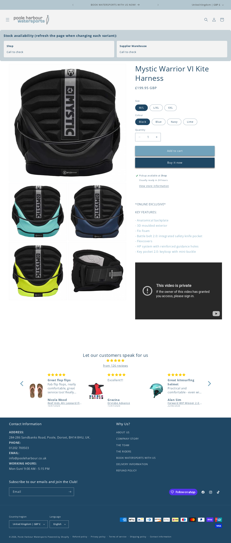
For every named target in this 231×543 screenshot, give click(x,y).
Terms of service (117, 536)
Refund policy (80, 536)
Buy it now (174, 162)
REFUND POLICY (126, 470)
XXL (170, 107)
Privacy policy (98, 536)
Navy (174, 121)
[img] (115, 360)
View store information (154, 186)
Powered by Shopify (58, 536)
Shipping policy (138, 536)
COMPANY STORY (127, 439)
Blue (159, 121)
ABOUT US (123, 432)
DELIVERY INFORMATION (132, 464)
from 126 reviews (115, 366)
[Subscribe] (70, 492)
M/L (141, 107)
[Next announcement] (158, 4)
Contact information (160, 536)
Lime (190, 121)
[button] (8, 20)
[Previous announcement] (73, 4)
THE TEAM (122, 445)
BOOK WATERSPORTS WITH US (136, 457)
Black (142, 121)
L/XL (156, 107)
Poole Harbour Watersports (32, 536)
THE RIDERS (123, 451)
